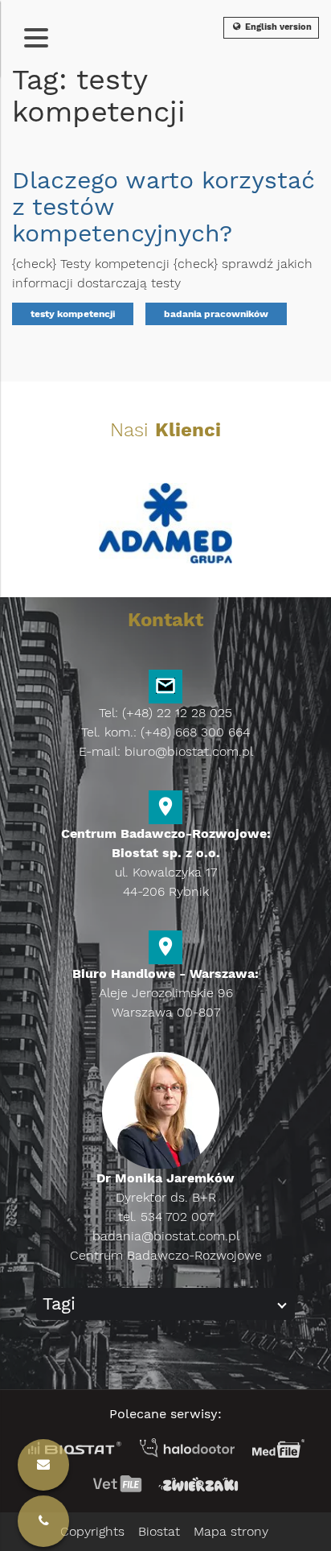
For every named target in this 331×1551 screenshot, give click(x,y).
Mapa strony (231, 1531)
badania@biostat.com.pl (165, 1236)
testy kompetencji (73, 314)
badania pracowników (216, 314)
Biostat (159, 1531)
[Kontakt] (43, 1521)
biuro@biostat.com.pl (189, 751)
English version (277, 27)
